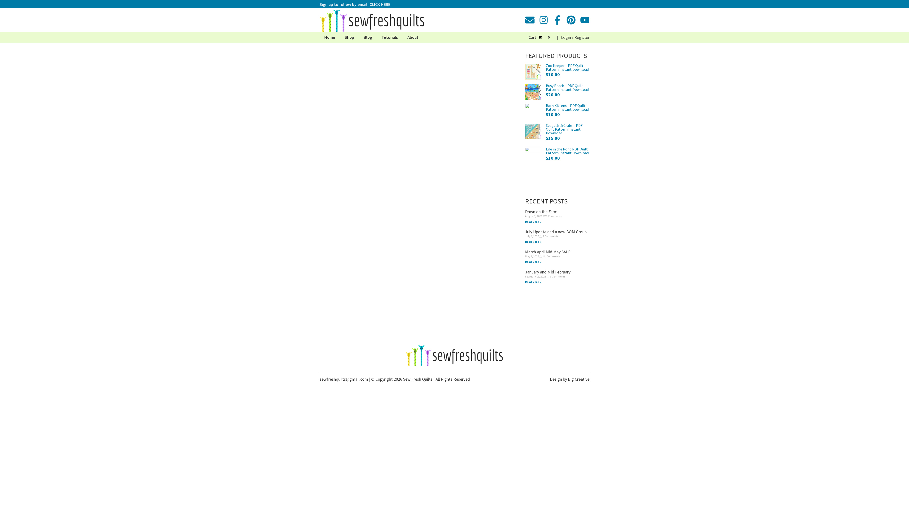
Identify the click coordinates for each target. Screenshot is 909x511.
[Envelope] (530, 20)
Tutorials (390, 37)
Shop (349, 37)
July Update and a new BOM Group (556, 231)
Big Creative (578, 379)
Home (329, 37)
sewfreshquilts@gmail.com (344, 379)
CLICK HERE (380, 4)
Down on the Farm (541, 211)
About (413, 37)
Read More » (533, 222)
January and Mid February (547, 272)
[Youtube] (584, 20)
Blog (368, 37)
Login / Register (575, 37)
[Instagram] (543, 20)
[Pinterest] (571, 20)
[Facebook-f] (557, 20)
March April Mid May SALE (547, 252)
